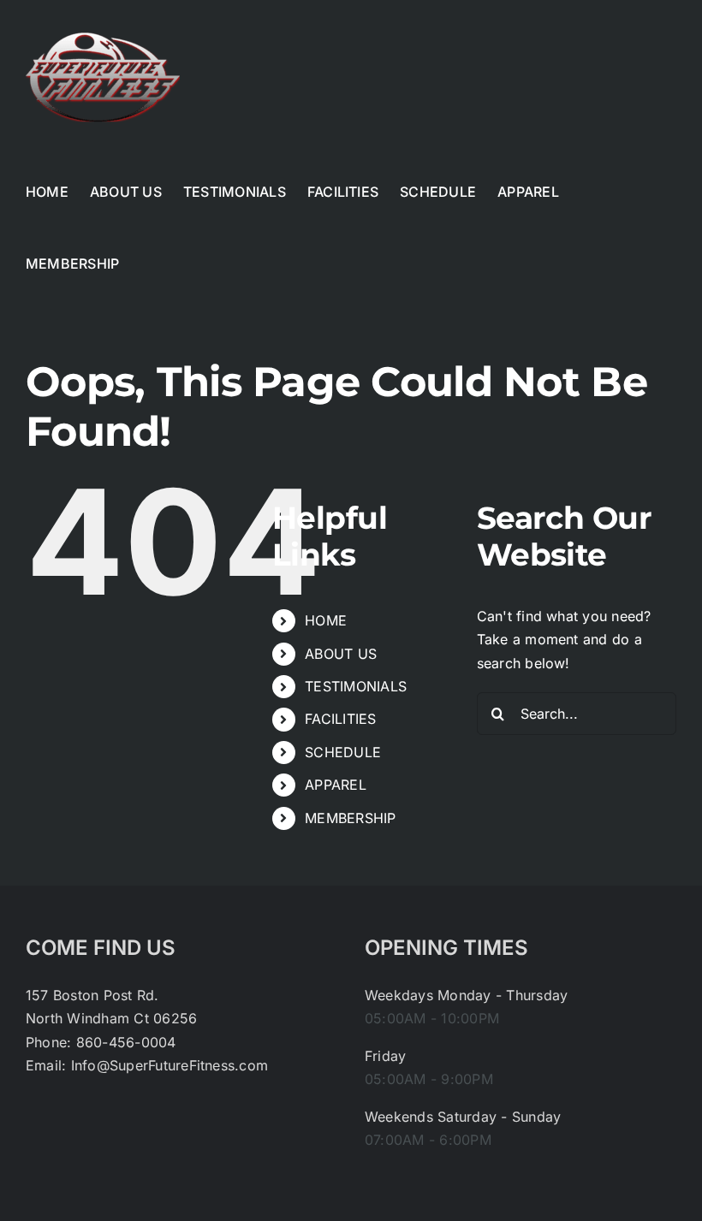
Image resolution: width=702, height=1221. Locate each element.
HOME (326, 620)
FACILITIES (340, 718)
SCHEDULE (343, 752)
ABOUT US (341, 653)
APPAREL (335, 784)
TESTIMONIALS (356, 686)
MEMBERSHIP (350, 818)
